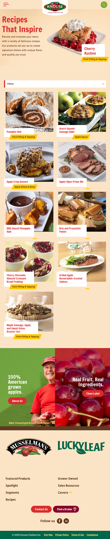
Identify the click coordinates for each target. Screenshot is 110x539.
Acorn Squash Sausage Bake (67, 130)
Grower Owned (68, 478)
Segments (12, 492)
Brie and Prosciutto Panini (70, 230)
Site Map (48, 534)
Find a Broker (64, 509)
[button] (6, 4)
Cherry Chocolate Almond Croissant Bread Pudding (16, 278)
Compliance (92, 534)
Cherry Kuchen (90, 51)
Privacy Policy (62, 534)
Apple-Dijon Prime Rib (71, 182)
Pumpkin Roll (14, 132)
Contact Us (41, 509)
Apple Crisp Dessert (17, 182)
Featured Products (18, 478)
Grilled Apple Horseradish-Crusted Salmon (70, 278)
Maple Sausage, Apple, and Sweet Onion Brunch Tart (19, 328)
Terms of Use (77, 534)
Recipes (11, 499)
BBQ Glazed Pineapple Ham (18, 230)
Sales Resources (68, 485)
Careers (63, 492)
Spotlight (12, 485)
